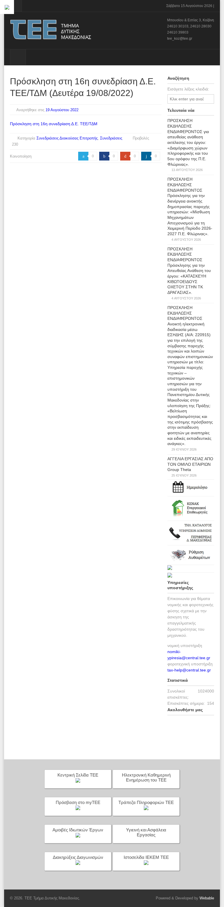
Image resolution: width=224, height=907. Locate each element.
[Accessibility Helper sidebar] (7, 7)
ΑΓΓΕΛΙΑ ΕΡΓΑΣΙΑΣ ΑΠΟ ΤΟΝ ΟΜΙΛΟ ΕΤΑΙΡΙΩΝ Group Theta (190, 464)
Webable (207, 898)
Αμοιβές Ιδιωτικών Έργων (77, 829)
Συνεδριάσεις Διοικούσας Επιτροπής (67, 138)
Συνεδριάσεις (111, 138)
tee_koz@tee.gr (179, 38)
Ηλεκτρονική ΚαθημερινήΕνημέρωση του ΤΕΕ (146, 777)
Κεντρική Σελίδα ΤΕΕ (77, 774)
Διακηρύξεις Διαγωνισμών (78, 857)
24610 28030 (200, 26)
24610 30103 (177, 26)
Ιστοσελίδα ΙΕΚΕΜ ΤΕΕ (146, 857)
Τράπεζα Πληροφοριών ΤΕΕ (146, 802)
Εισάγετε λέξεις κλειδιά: (188, 89)
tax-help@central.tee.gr (189, 670)
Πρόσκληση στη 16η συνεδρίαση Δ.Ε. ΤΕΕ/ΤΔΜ (53, 123)
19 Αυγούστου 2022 (62, 110)
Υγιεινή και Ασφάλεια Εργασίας (146, 832)
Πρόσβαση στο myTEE (78, 802)
